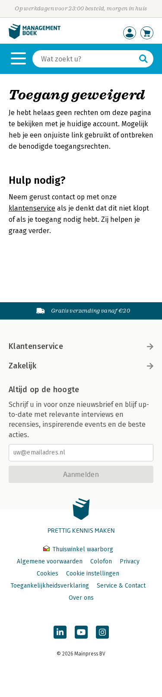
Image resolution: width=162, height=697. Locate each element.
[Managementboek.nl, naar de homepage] (34, 37)
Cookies (47, 573)
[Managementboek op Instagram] (102, 632)
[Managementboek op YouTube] (81, 632)
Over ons (81, 597)
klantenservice (32, 208)
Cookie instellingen (92, 573)
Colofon (101, 561)
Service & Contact (121, 585)
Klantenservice (36, 346)
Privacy (130, 561)
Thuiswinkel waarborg (82, 549)
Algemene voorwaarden (50, 561)
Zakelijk (22, 366)
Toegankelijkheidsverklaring (49, 585)
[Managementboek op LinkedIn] (60, 632)
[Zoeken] (143, 58)
